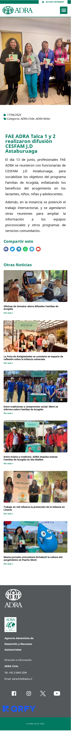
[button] (63, 10)
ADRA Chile (27, 119)
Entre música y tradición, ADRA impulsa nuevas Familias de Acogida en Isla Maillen (30, 458)
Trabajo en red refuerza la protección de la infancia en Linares (34, 508)
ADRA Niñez (42, 119)
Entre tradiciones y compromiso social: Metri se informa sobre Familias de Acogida (31, 408)
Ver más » (8, 312)
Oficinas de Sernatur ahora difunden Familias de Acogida (31, 308)
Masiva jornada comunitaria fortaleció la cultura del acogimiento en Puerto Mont (33, 558)
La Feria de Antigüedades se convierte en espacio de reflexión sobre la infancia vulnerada (33, 358)
